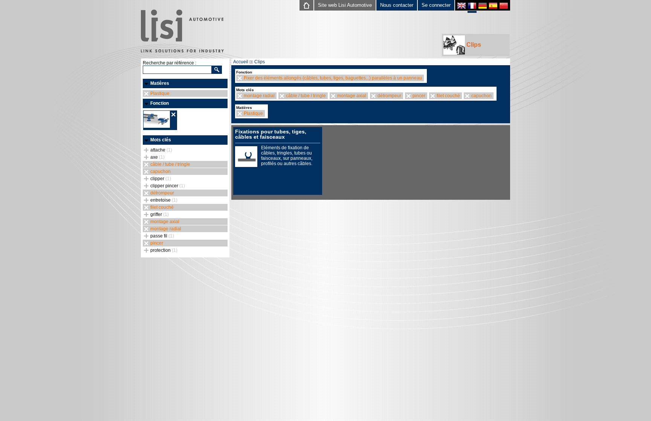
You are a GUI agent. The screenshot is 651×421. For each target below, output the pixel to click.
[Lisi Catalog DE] (482, 6)
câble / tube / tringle (170, 164)
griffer (159, 214)
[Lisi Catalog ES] (493, 6)
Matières (159, 83)
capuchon (160, 171)
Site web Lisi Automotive (345, 5)
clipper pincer (167, 185)
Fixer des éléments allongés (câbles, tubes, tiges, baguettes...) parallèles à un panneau (333, 78)
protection (163, 250)
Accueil (240, 61)
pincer (156, 243)
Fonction (159, 103)
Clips (473, 44)
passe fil (162, 236)
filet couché (162, 207)
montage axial (164, 221)
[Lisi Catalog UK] (461, 6)
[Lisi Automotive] (182, 31)
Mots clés (160, 139)
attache (161, 150)
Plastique (160, 93)
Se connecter (436, 5)
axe (157, 157)
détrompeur (162, 193)
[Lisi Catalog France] (472, 7)
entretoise (163, 200)
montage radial (165, 228)
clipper (160, 178)
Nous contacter (396, 5)
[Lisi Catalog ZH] (503, 6)
